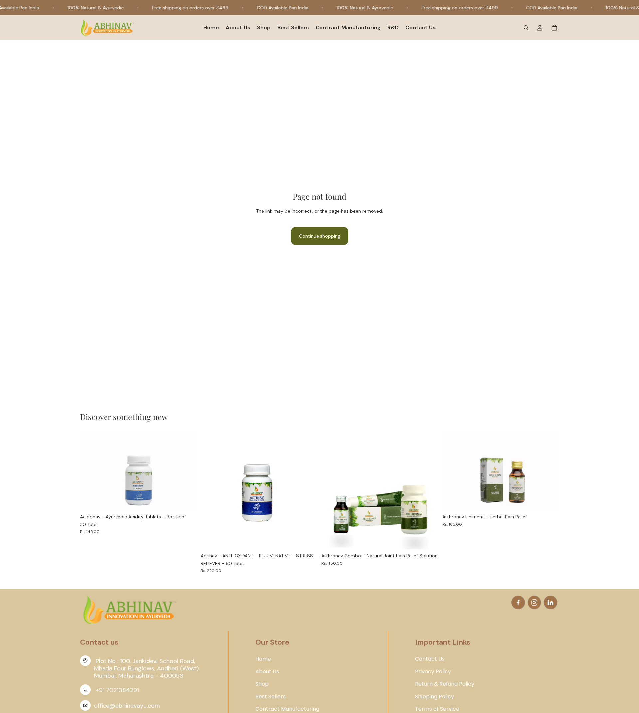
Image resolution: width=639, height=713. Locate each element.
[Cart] (554, 28)
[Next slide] (187, 471)
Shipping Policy (434, 696)
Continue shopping (319, 236)
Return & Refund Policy (444, 684)
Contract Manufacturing (287, 709)
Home (263, 659)
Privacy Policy (433, 671)
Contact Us (430, 659)
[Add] (186, 500)
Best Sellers (270, 696)
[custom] (518, 602)
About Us (267, 671)
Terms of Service (437, 709)
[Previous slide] (90, 471)
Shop (262, 684)
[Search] (526, 28)
